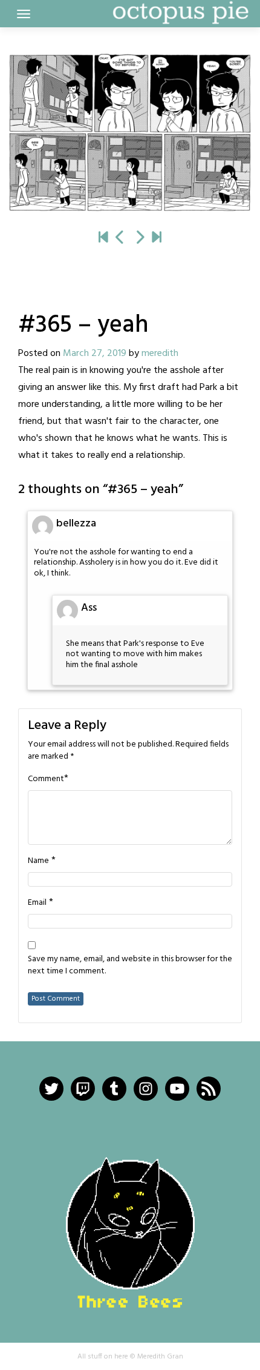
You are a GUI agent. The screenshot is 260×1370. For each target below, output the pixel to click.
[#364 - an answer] (120, 238)
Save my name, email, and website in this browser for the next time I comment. (130, 965)
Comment (46, 779)
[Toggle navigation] (23, 14)
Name (38, 861)
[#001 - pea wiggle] (103, 238)
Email (37, 903)
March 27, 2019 (94, 353)
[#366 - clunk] (130, 132)
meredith (159, 353)
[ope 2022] (156, 238)
